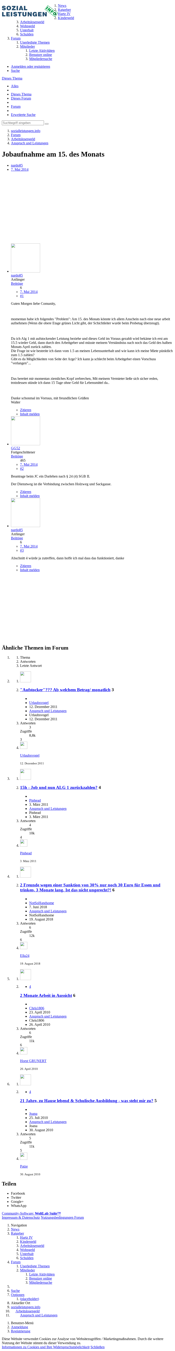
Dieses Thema (12, 78)
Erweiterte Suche (23, 115)
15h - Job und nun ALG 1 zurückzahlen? (59, 787)
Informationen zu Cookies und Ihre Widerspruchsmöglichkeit (46, 1347)
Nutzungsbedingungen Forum (62, 1217)
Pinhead (35, 800)
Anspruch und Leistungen (48, 711)
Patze (24, 1166)
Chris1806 (36, 1008)
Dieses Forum (21, 98)
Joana (33, 1114)
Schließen (97, 1347)
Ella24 (24, 956)
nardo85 (17, 165)
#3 (22, 550)
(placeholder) (29, 1299)
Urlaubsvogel (39, 703)
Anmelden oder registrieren (30, 66)
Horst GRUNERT (33, 1061)
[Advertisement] (87, 208)
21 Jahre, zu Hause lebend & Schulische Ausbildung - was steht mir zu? (86, 1100)
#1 (22, 296)
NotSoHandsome (41, 903)
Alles (14, 86)
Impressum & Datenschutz (21, 1217)
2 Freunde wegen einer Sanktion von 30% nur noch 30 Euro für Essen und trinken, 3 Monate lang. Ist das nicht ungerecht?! (90, 887)
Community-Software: (31, 1213)
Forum (16, 106)
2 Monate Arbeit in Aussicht (46, 995)
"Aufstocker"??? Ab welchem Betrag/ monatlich (65, 689)
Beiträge (17, 283)
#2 (22, 468)
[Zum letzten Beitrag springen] (23, 748)
